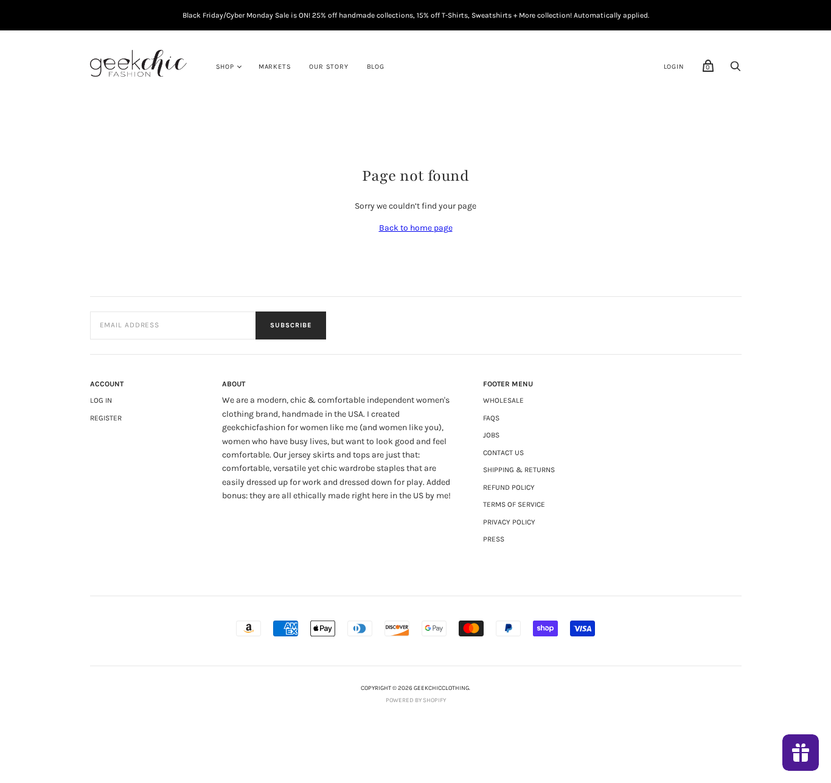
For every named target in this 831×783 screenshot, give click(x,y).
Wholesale (503, 400)
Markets (275, 67)
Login (674, 67)
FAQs (491, 418)
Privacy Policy (509, 522)
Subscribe (290, 325)
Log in (101, 400)
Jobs (491, 435)
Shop (225, 67)
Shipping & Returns (519, 469)
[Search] (735, 69)
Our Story (328, 67)
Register (106, 418)
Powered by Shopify (416, 700)
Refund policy (509, 487)
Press (493, 539)
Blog (375, 67)
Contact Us (503, 452)
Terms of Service (514, 504)
